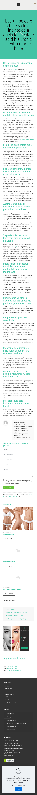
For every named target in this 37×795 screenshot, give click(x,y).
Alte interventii (11, 730)
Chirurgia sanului (11, 717)
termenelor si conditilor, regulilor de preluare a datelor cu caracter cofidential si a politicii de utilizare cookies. (18, 780)
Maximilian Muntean (19, 422)
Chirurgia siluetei (11, 720)
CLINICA (7, 691)
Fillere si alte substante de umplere (16, 723)
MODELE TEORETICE (9, 562)
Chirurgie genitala (11, 726)
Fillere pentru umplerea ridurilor (14, 615)
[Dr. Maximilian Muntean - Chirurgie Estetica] (18, 4)
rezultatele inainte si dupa (27, 139)
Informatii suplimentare (18, 785)
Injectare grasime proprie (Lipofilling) (16, 619)
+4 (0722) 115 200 (13, 741)
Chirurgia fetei (10, 713)
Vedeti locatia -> (8, 755)
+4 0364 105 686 (13, 743)
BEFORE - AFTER (9, 694)
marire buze (14, 69)
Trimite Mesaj (8, 488)
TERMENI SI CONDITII (11, 702)
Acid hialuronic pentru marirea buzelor (16, 612)
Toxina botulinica (10, 609)
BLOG (6, 697)
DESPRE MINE (9, 689)
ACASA (7, 686)
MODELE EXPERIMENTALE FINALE (12, 589)
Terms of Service (12, 496)
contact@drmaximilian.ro (14, 670)
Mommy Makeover (8, 534)
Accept (18, 789)
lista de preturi (12, 417)
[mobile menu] (34, 3)
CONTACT (7, 699)
